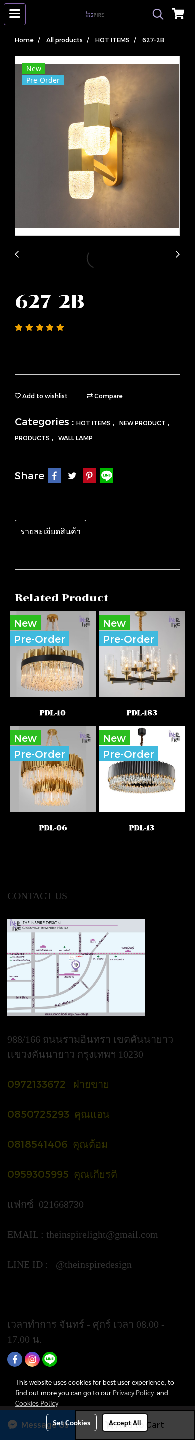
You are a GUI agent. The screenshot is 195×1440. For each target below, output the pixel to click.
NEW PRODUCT (144, 422)
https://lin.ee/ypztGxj (51, 1294)
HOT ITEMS (94, 422)
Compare (108, 395)
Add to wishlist (44, 395)
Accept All (125, 1422)
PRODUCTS (33, 437)
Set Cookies (71, 1422)
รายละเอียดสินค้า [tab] (50, 531)
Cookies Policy (37, 1402)
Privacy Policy (133, 1392)
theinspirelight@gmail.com (103, 1234)
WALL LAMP (75, 437)
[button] (155, 14)
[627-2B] (98, 146)
